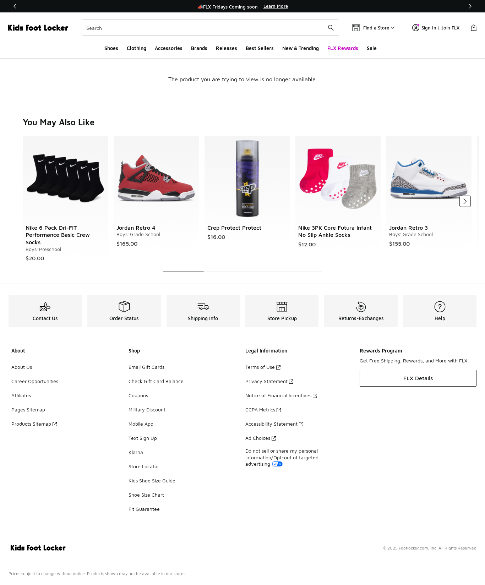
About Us (21, 367)
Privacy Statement (266, 381)
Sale (372, 48)
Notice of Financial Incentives (278, 395)
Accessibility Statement (271, 424)
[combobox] (210, 27)
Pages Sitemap (28, 409)
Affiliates (21, 395)
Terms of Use (260, 367)
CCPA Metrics (260, 409)
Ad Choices (257, 438)
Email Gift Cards (146, 367)
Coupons (138, 395)
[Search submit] (331, 27)
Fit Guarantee (144, 509)
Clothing (136, 48)
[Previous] (14, 6)
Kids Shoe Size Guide (152, 480)
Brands (199, 48)
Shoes (111, 48)
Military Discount (147, 409)
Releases (226, 48)
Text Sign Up (143, 438)
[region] (242, 6)
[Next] (470, 6)
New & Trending (300, 48)
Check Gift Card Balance (156, 381)
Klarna (136, 452)
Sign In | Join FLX (440, 28)
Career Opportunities (34, 381)
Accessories (168, 48)
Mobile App (141, 424)
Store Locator (144, 466)
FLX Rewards (342, 48)
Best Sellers (260, 48)
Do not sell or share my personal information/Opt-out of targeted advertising (281, 457)
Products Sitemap (31, 424)
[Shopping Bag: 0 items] (473, 28)
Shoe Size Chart (146, 495)
